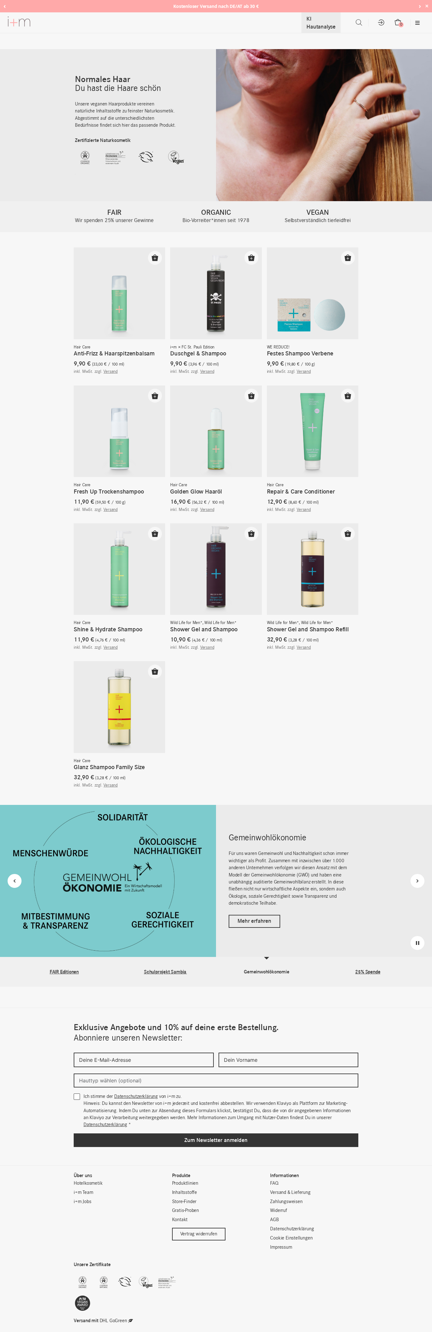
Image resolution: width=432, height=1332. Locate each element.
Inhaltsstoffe (184, 1192)
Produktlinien (185, 1183)
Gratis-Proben (185, 1210)
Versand (110, 371)
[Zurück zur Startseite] (19, 23)
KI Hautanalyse (321, 22)
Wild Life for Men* (186, 623)
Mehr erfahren (254, 921)
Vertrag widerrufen (198, 1234)
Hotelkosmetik (88, 1183)
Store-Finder (184, 1201)
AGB (274, 1219)
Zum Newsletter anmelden (216, 1140)
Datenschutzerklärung (136, 1096)
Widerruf (278, 1210)
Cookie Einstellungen (291, 1238)
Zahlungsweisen (286, 1201)
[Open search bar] (359, 23)
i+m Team (83, 1192)
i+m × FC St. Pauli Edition (192, 347)
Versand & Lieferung (290, 1192)
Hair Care (82, 347)
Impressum (281, 1247)
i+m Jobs (82, 1201)
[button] (155, 258)
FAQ (274, 1183)
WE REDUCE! (278, 347)
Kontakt (180, 1219)
